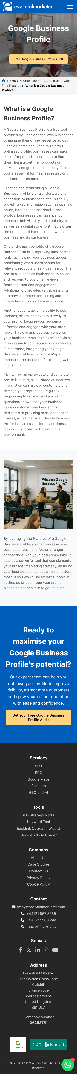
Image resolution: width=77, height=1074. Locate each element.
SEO (38, 766)
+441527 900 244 (41, 920)
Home (11, 81)
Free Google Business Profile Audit (38, 59)
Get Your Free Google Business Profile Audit (38, 717)
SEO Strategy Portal (38, 815)
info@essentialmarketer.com (41, 907)
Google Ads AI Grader (38, 835)
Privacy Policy (38, 877)
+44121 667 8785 (41, 913)
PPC (38, 772)
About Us (38, 857)
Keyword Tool (38, 821)
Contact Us (38, 871)
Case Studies (38, 864)
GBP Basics (51, 81)
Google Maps (29, 81)
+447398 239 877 (41, 927)
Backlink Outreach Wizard (38, 828)
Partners (38, 786)
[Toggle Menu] (70, 7)
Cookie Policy (38, 884)
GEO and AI (38, 792)
